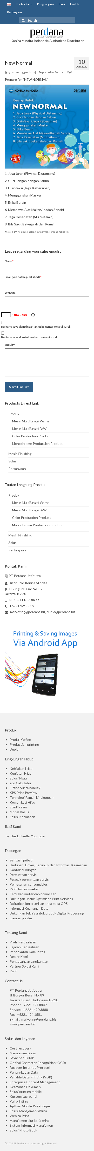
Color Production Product (31, 436)
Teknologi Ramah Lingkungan (32, 797)
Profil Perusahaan (23, 942)
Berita (59, 72)
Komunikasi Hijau (22, 802)
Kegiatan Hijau (21, 773)
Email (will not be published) (23, 276)
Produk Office (20, 740)
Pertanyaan (14, 12)
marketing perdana (23, 72)
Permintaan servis (23, 875)
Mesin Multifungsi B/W (29, 429)
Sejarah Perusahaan (24, 947)
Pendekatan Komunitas (27, 952)
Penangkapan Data (24, 1072)
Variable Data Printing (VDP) (31, 1077)
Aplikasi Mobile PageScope (30, 1106)
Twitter (10, 836)
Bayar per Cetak (22, 1058)
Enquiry (10, 344)
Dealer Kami (19, 957)
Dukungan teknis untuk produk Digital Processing (47, 913)
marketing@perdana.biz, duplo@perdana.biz (42, 612)
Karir (62, 4)
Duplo (14, 749)
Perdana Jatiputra (59, 231)
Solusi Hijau (18, 778)
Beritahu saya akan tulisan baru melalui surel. (29, 337)
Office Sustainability (25, 788)
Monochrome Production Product (37, 443)
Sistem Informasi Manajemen (31, 1125)
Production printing (24, 744)
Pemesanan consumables (29, 884)
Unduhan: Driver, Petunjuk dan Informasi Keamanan (48, 865)
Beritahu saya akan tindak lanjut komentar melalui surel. (35, 326)
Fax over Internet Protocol (30, 1067)
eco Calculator (20, 783)
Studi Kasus (19, 807)
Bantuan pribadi (21, 860)
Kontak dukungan (23, 870)
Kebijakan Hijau (21, 768)
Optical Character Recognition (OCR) (38, 1063)
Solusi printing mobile (26, 1092)
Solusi (12, 461)
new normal (41, 231)
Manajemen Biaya (23, 1053)
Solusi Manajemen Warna (28, 1111)
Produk (13, 414)
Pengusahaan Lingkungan (29, 961)
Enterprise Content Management (35, 1082)
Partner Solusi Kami (24, 966)
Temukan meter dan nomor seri (33, 894)
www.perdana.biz (22, 1024)
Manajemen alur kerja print (29, 1120)
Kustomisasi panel (23, 1096)
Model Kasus (19, 812)
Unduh (74, 4)
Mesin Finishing (20, 454)
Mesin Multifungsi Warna (30, 421)
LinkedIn (23, 836)
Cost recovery (20, 1048)
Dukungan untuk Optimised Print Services (41, 899)
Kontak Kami (24, 4)
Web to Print (19, 1116)
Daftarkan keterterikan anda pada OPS (39, 903)
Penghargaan (45, 4)
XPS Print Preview (23, 793)
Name (9, 261)
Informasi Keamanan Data (29, 908)
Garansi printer (21, 918)
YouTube (38, 836)
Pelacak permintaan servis (29, 879)
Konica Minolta (26, 231)
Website (10, 292)
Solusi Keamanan (22, 817)
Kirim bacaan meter (24, 889)
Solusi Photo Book (23, 1130)
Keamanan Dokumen (25, 1087)
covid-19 (12, 231)
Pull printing (19, 1101)
